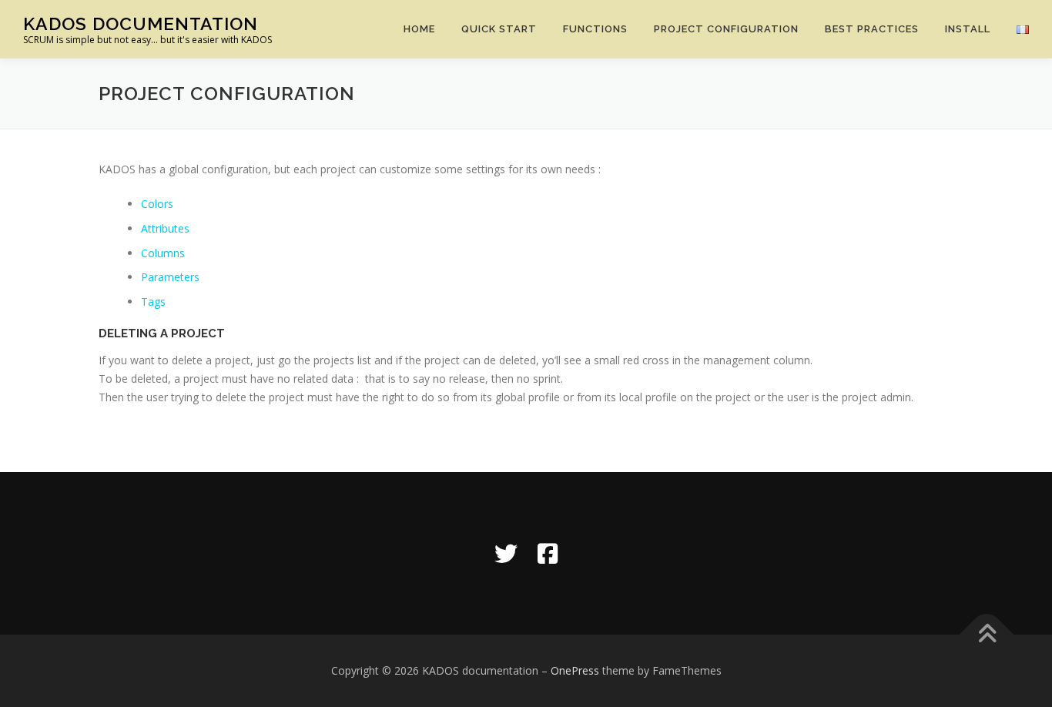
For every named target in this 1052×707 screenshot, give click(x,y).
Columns (163, 253)
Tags (153, 301)
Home (419, 29)
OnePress (575, 670)
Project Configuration (726, 29)
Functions (595, 29)
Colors (157, 203)
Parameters (170, 277)
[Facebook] (548, 553)
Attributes (165, 228)
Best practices (872, 29)
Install (967, 29)
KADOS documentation (140, 23)
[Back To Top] (987, 635)
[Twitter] (506, 553)
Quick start (499, 29)
